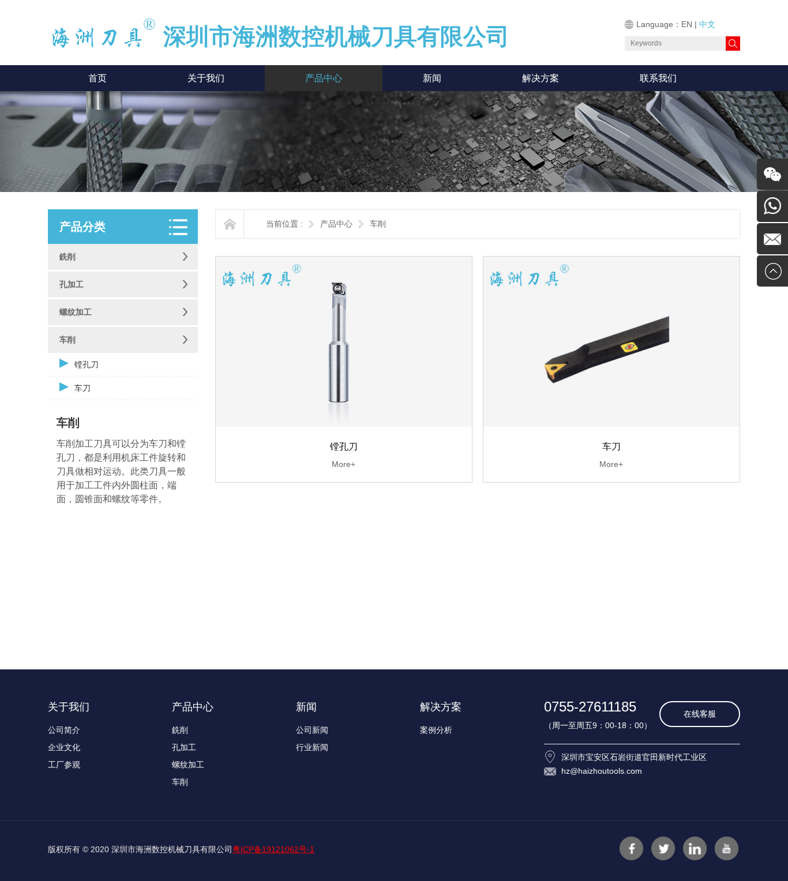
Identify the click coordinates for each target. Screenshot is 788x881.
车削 (67, 339)
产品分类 (82, 226)
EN (686, 24)
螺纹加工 (75, 312)
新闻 (432, 78)
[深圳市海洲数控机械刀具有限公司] (105, 45)
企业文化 (64, 747)
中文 (707, 24)
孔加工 (71, 284)
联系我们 (658, 78)
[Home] (230, 224)
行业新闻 (312, 747)
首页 (97, 78)
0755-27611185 (590, 706)
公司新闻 (312, 730)
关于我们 (205, 78)
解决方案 (540, 78)
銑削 (67, 256)
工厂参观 (64, 764)
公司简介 (64, 730)
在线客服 (700, 713)
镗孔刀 (86, 364)
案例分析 (436, 730)
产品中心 (323, 78)
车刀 (82, 388)
